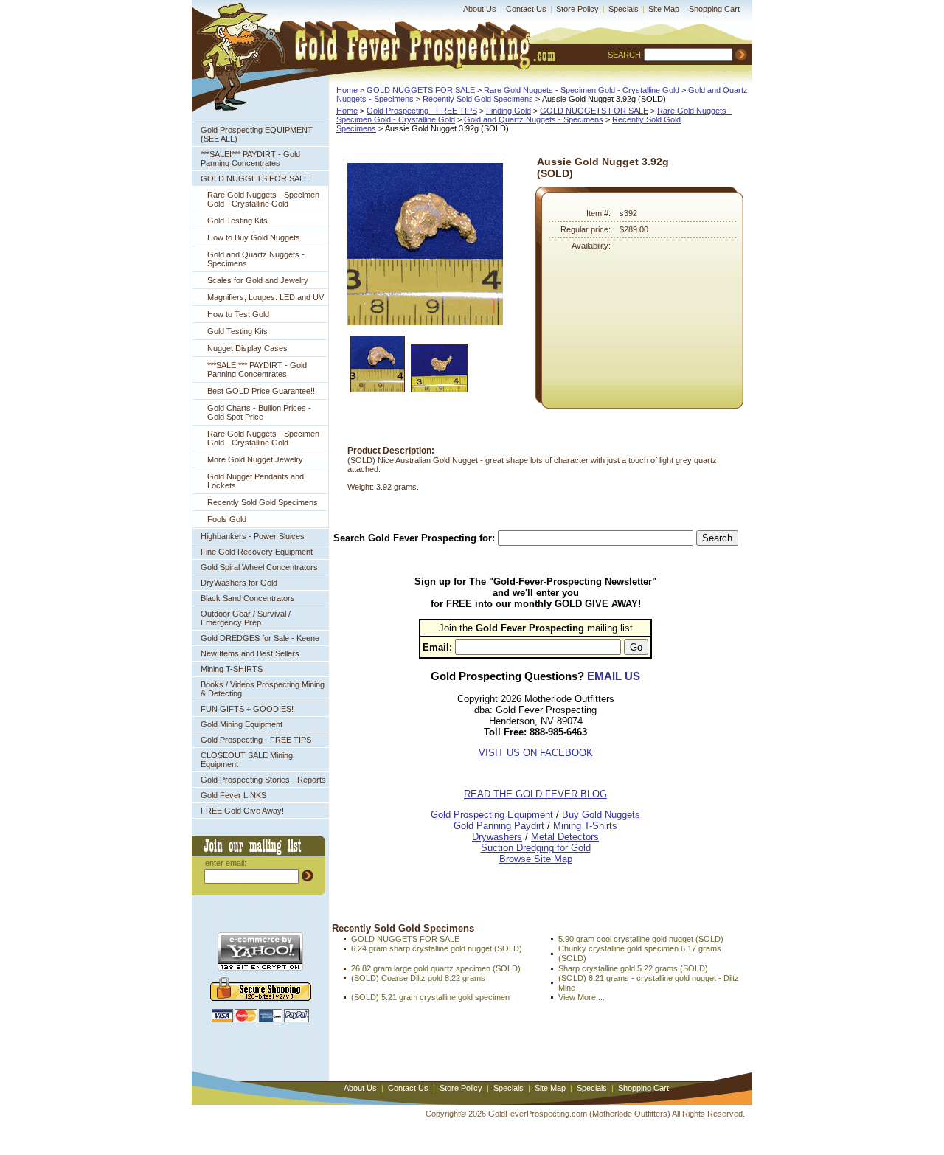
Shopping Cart (714, 8)
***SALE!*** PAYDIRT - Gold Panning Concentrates (250, 158)
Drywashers (497, 836)
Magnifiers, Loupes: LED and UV (265, 297)
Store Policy (577, 8)
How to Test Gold (238, 314)
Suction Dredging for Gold (536, 847)
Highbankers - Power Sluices (253, 536)
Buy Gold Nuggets (601, 814)
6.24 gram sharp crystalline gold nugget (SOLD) (436, 948)
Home (347, 90)
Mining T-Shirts (585, 825)
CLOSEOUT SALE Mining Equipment (247, 760)
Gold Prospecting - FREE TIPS (256, 739)
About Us (479, 8)
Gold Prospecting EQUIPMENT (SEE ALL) (257, 134)
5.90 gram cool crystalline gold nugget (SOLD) (640, 938)
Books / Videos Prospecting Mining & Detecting (262, 689)
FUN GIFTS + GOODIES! (247, 708)
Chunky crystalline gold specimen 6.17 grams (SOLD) (639, 953)
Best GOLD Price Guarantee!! (261, 390)
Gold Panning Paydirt (499, 825)
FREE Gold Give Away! (242, 810)
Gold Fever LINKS (233, 795)
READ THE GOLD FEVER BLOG (535, 794)
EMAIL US (613, 676)
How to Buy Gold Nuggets (253, 237)
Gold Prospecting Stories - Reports (263, 779)
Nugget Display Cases (247, 348)
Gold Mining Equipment (241, 724)
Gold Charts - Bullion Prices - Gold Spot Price (259, 412)
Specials (623, 8)
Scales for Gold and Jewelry (257, 280)
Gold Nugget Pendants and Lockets (255, 481)
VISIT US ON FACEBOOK (536, 752)
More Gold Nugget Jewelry (255, 459)
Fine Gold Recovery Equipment (257, 551)
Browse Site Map (535, 858)
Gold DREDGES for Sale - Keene (260, 638)
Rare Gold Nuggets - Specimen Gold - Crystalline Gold (263, 199)
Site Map (663, 8)
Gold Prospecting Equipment (492, 814)
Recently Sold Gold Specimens (262, 502)
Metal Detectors (565, 836)
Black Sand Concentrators (248, 598)
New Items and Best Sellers (250, 653)
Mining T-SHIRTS (232, 669)
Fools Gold (226, 519)
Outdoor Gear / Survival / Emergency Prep (246, 618)
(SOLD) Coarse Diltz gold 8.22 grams (418, 978)
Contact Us (526, 8)
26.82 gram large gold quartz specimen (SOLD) (436, 968)
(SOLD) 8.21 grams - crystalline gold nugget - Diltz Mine (648, 983)
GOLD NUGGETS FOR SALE (255, 178)
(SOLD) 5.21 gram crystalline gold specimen (430, 997)
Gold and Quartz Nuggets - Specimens (256, 259)
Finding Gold (508, 110)
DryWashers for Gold (239, 582)
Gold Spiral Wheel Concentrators (259, 567)
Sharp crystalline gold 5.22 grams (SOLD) (633, 968)
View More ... (581, 997)
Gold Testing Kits (237, 220)
